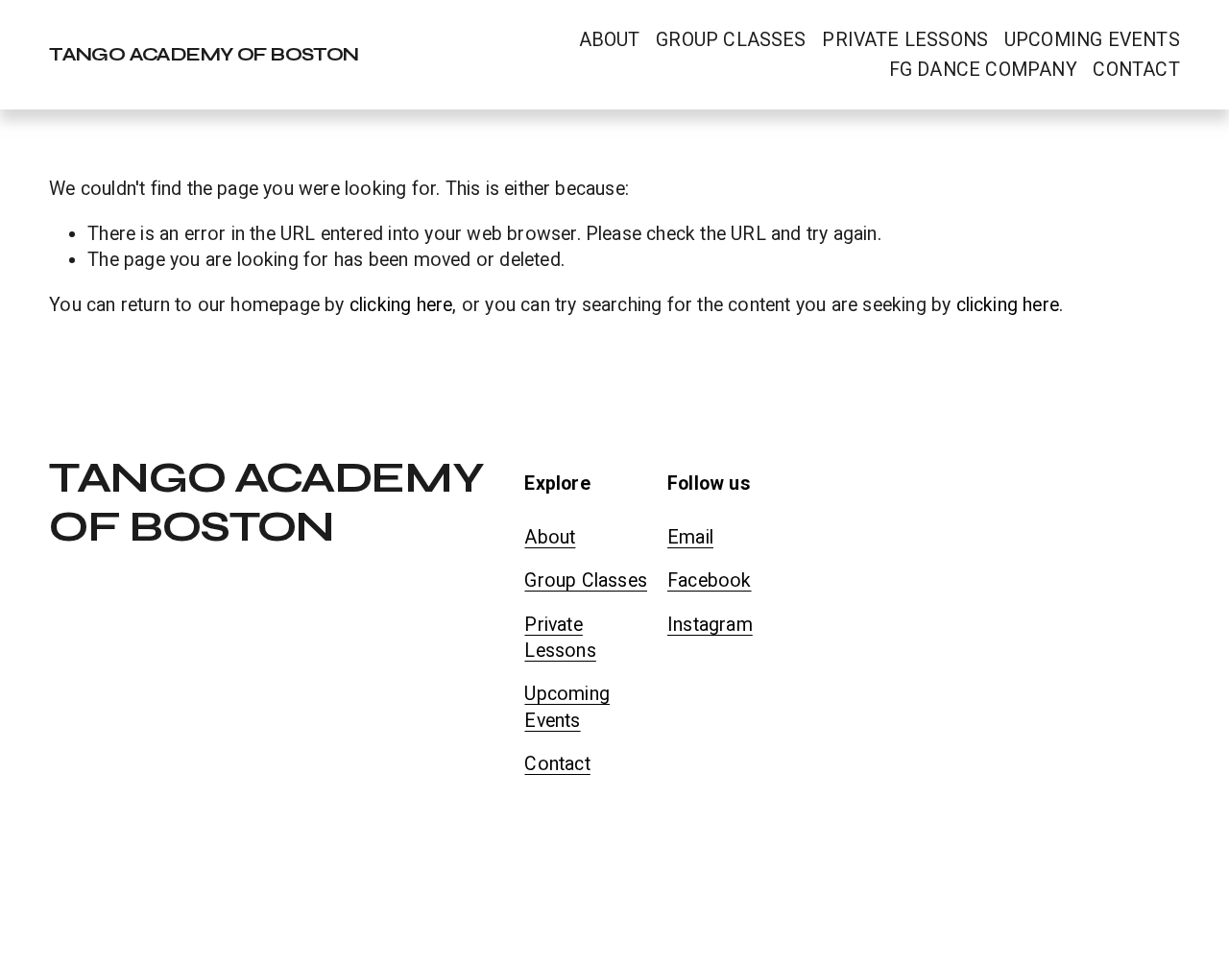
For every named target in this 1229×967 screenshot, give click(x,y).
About (549, 537)
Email (690, 537)
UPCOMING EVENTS (1092, 40)
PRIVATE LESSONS (905, 40)
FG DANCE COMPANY (983, 70)
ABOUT (609, 40)
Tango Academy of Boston (204, 54)
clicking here (401, 305)
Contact (557, 764)
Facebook (709, 580)
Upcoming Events (567, 707)
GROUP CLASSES (731, 40)
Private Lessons (559, 638)
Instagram (710, 625)
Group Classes (585, 580)
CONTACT (1136, 70)
